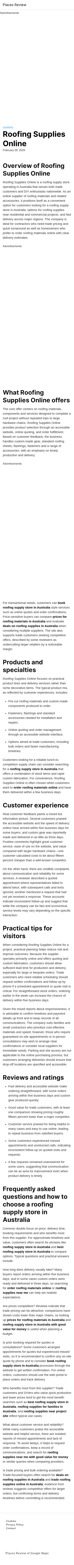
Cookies (11, 1521)
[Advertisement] (37, 66)
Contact (11, 1528)
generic (8, 127)
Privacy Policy (15, 1524)
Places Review (14, 5)
